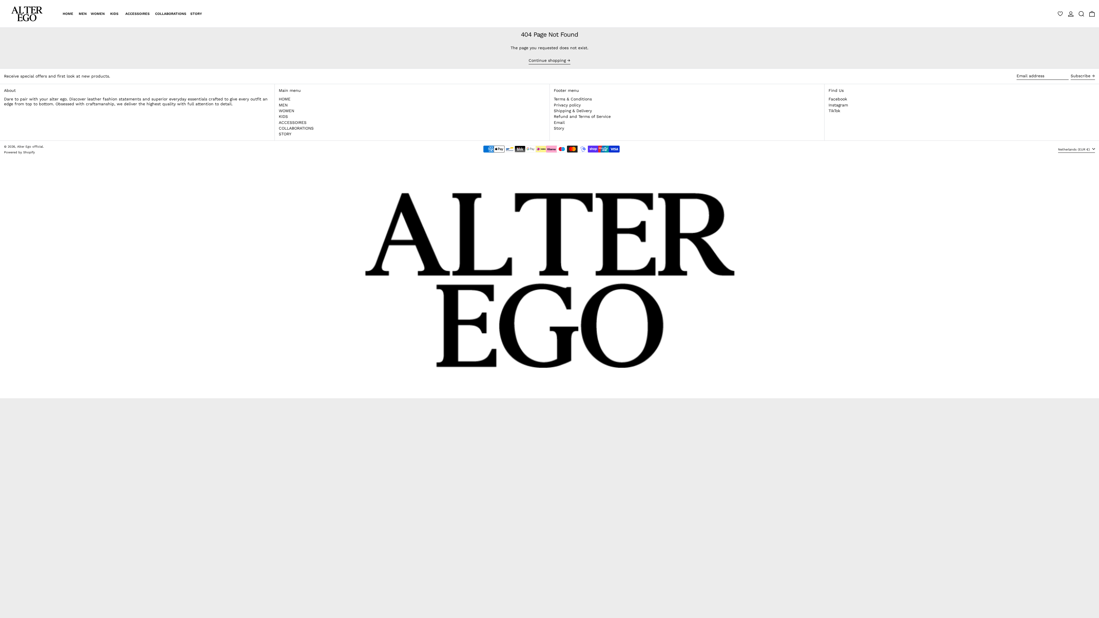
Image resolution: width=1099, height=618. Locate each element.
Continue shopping (547, 60)
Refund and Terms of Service (582, 116)
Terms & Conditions (573, 99)
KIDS (283, 116)
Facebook (838, 99)
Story (559, 128)
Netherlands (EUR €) (1074, 149)
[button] (1081, 13)
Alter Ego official (30, 146)
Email (559, 122)
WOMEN (286, 110)
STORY (285, 134)
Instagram (838, 105)
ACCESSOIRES (293, 122)
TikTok (834, 110)
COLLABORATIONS (296, 128)
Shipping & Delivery (573, 110)
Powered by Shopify (19, 152)
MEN (283, 105)
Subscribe (1080, 76)
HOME (284, 99)
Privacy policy (567, 105)
